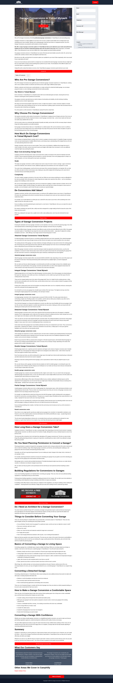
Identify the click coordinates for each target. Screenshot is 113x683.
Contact (95, 2)
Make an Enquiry (56, 676)
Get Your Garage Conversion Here (43, 643)
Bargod (16, 670)
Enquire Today (43, 218)
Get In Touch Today (43, 503)
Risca (24, 670)
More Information (43, 423)
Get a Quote (42, 26)
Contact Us (43, 71)
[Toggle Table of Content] (27, 75)
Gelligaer (21, 670)
